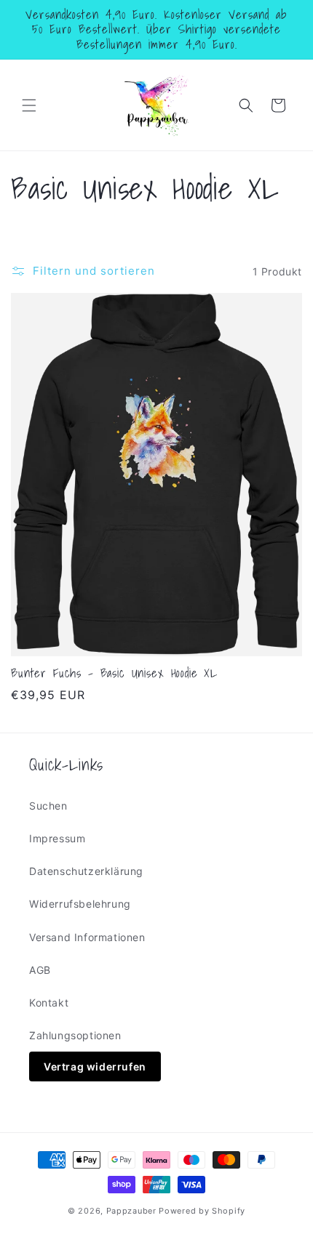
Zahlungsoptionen (75, 1035)
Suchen (48, 805)
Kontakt (48, 1002)
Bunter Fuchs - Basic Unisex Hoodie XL (114, 673)
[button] (29, 105)
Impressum (57, 838)
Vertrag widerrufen (95, 1066)
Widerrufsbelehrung (80, 904)
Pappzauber (131, 1211)
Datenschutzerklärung (86, 871)
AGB (40, 970)
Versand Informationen (87, 937)
